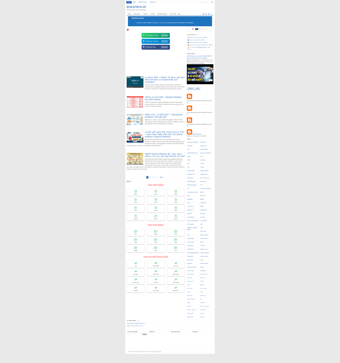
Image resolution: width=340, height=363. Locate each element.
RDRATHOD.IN (140, 351)
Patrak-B (203, 213)
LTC (189, 188)
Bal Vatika (190, 146)
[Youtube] (193, 29)
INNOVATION (204, 174)
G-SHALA (203, 160)
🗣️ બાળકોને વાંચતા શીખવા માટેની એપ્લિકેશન (196, 40)
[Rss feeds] (211, 14)
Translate (204, 337)
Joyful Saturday (191, 181)
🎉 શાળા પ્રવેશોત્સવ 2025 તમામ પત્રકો (135, 326)
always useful (204, 256)
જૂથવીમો (202, 285)
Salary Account (204, 235)
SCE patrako (191, 224)
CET (189, 149)
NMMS (202, 199)
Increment (190, 178)
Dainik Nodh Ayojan (193, 153)
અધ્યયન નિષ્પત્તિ (191, 274)
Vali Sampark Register (193, 253)
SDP (202, 224)
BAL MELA (203, 142)
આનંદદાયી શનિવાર (204, 274)
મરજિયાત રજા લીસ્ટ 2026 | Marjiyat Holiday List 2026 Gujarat (163, 98)
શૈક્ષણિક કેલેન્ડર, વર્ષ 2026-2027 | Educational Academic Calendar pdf (163, 115)
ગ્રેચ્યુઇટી (202, 281)
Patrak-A (190, 213)
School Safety (204, 238)
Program (203, 217)
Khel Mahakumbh (192, 185)
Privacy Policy (143, 2)
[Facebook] (196, 29)
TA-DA (202, 242)
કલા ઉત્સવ (202, 278)
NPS (189, 203)
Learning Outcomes (193, 192)
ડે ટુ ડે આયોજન (203, 288)
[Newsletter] (207, 29)
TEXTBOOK (190, 249)
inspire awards (204, 263)
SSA (188, 235)
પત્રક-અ (189, 292)
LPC (202, 185)
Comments (191, 88)
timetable (203, 270)
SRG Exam (203, 231)
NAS (189, 196)
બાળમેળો (189, 306)
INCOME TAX (191, 174)
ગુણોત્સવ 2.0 (190, 281)
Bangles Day (204, 146)
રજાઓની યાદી (203, 310)
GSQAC (202, 167)
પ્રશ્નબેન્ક (189, 302)
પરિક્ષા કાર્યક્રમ (190, 295)
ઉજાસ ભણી (190, 278)
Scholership (190, 238)
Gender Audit (191, 171)
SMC (202, 228)
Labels (197, 88)
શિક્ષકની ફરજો (190, 317)
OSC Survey (191, 206)
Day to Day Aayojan (206, 153)
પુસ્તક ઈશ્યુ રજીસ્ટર (191, 299)
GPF (189, 167)
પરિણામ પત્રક (203, 295)
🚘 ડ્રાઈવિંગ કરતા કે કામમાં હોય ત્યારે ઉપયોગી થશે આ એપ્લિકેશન (200, 45)
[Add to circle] (206, 14)
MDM (202, 192)
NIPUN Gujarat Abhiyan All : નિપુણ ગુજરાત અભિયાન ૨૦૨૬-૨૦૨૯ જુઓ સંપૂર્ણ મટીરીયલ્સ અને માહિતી (165, 155)
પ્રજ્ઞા (201, 299)
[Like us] (203, 14)
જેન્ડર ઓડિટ (190, 288)
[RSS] (205, 29)
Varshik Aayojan (205, 253)
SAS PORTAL (204, 220)
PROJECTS (190, 210)
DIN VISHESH (204, 149)
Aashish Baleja (196, 134)
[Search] (212, 2)
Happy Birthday (205, 171)
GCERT (202, 163)
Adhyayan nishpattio (193, 142)
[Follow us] (208, 14)
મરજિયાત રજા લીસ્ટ (191, 310)
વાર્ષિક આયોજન (190, 313)
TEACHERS (190, 245)
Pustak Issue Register (193, 220)
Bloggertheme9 (156, 351)
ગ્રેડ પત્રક (189, 285)
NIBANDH (190, 199)
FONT (189, 160)
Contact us (152, 2)
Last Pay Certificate (206, 188)
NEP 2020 (203, 196)
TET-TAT (203, 245)
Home (129, 2)
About (134, 2)
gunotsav (190, 263)
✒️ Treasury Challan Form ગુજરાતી (136, 323)
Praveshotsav (191, 217)
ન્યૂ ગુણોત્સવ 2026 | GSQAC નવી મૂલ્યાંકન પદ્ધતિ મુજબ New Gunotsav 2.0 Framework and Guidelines (164, 23)
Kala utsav (203, 181)
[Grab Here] (179, 14)
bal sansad (190, 260)
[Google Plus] (202, 29)
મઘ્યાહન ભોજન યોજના (205, 306)
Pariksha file (204, 210)
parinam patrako (192, 267)
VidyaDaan (190, 256)
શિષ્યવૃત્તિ (202, 317)
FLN (202, 156)
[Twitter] (199, 29)
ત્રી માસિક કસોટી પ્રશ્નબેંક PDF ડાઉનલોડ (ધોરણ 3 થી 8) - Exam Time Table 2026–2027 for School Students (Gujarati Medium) (164, 134)
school (202, 267)
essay (202, 260)
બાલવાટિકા (203, 302)
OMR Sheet (203, 203)
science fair (191, 270)
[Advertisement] (156, 63)
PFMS (202, 206)
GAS (189, 163)
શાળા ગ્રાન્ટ (203, 313)
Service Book (191, 242)
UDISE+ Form (204, 249)
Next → (162, 177)
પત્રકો (201, 292)
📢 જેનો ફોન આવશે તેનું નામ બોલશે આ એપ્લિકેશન (197, 37)
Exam (189, 156)
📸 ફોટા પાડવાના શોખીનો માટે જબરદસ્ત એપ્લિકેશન (197, 42)
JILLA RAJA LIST (205, 178)
